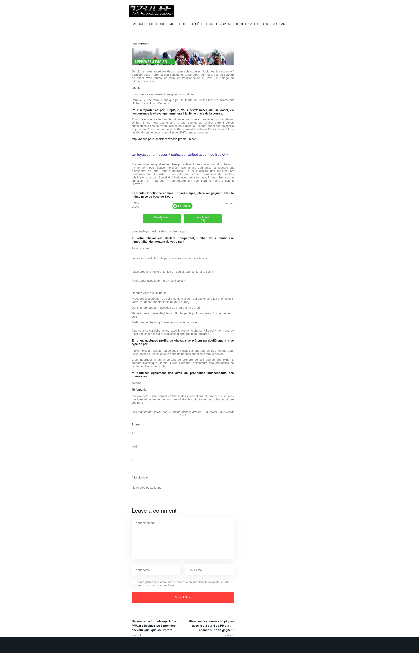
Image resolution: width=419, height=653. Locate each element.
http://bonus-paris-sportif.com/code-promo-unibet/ (164, 139)
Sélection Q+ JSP (210, 24)
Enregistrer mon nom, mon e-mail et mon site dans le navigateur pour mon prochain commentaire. (183, 583)
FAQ (282, 24)
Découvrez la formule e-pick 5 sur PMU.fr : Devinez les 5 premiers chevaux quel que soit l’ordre (155, 625)
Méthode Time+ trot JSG (171, 24)
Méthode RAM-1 (241, 24)
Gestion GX (267, 24)
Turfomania (139, 389)
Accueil (140, 24)
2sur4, (136, 87)
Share (136, 424)
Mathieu (145, 43)
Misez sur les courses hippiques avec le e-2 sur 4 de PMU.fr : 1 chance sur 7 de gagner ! (211, 625)
